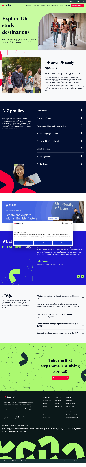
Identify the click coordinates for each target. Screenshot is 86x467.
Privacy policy (68, 461)
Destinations (28, 5)
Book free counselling (76, 5)
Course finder (36, 5)
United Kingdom (47, 400)
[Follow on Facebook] (12, 417)
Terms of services (56, 461)
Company (66, 5)
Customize (42, 242)
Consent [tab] (23, 228)
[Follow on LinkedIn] (6, 417)
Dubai (44, 409)
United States (46, 417)
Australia (45, 403)
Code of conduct (70, 406)
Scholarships (58, 409)
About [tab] (63, 228)
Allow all (62, 242)
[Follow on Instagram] (23, 417)
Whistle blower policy (71, 409)
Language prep (49, 5)
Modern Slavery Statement (72, 412)
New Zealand (46, 414)
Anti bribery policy (70, 403)
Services (42, 5)
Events (61, 5)
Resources (55, 5)
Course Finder (58, 400)
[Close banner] (71, 223)
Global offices (69, 400)
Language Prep (58, 406)
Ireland (44, 412)
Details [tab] (43, 228)
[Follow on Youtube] (17, 417)
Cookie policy (78, 461)
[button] (82, 276)
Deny (24, 242)
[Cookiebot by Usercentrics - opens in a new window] (62, 223)
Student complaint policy (72, 414)
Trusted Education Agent (72, 417)
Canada (45, 406)
